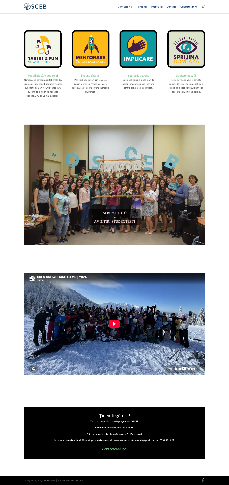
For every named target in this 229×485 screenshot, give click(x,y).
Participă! (142, 6)
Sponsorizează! (186, 75)
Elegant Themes (46, 480)
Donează (171, 6)
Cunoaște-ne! (125, 6)
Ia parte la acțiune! (138, 75)
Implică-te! (157, 6)
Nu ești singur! (90, 75)
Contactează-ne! (189, 6)
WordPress (76, 480)
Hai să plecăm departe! (43, 75)
